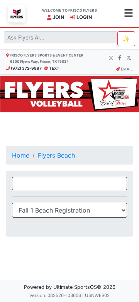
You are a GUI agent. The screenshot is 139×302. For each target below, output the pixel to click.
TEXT (53, 68)
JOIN (57, 17)
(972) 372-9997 (26, 68)
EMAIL (126, 69)
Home (20, 155)
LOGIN (83, 17)
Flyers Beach (56, 155)
